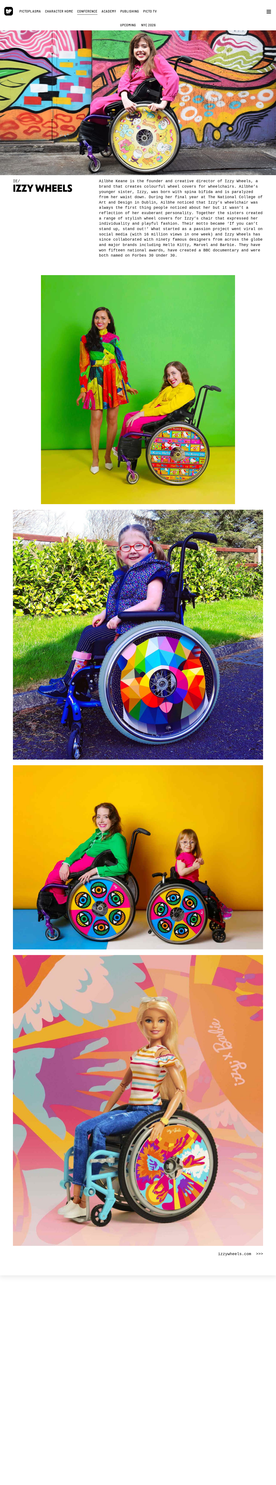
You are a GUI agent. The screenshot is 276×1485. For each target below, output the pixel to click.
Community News (154, 1332)
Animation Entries (103, 1347)
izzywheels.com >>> (240, 1254)
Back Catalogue (205, 1335)
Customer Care (205, 1339)
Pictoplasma (30, 11)
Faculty (97, 1373)
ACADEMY (103, 1359)
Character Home (59, 11)
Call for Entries (152, 1343)
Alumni (96, 1377)
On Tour (97, 1343)
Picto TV (150, 11)
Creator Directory (154, 1339)
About (44, 1335)
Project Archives (51, 1347)
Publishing (129, 11)
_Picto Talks (150, 1367)
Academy (109, 11)
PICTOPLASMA (56, 1322)
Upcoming (128, 25)
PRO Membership (154, 1377)
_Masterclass (99, 1367)
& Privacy (54, 1369)
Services (46, 1339)
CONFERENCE (107, 1322)
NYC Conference (102, 1339)
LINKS (47, 1359)
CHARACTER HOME (163, 1322)
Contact (45, 1377)
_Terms (45, 1367)
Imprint (45, 1373)
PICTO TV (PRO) (160, 1359)
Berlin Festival (101, 1335)
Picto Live (149, 1373)
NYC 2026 (148, 25)
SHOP (202, 1322)
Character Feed (153, 1335)
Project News (49, 1332)
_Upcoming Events (103, 1330)
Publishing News (206, 1332)
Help (146, 1347)
